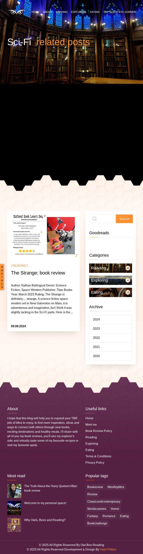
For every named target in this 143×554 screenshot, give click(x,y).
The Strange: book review (38, 273)
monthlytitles (116, 487)
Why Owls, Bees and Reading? (45, 520)
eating (124, 516)
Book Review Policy (98, 431)
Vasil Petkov (108, 549)
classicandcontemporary (103, 501)
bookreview (95, 487)
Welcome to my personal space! (45, 503)
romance (109, 516)
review (92, 494)
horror (115, 508)
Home (35, 11)
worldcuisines (96, 508)
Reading (62, 11)
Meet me (91, 424)
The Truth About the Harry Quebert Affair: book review (51, 488)
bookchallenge (97, 523)
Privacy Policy (94, 462)
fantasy (92, 516)
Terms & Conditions (98, 456)
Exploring (78, 11)
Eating (95, 11)
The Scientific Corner (119, 11)
